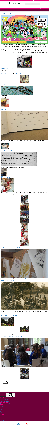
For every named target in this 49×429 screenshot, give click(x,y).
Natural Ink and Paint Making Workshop (5, 399)
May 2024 (1, 409)
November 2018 (2, 410)
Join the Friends (10, 8)
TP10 (40, 427)
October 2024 (1, 408)
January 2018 (1, 413)
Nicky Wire (19, 6)
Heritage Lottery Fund (33, 96)
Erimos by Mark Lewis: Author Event (4, 401)
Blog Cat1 (1, 416)
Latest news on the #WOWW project (9, 280)
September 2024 (2, 408)
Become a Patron (15, 8)
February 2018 (1, 413)
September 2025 (2, 405)
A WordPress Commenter (3, 403)
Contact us (30, 0)
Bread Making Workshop (6, 177)
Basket (40, 0)
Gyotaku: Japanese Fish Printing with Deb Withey (12, 247)
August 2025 (1, 406)
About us (36, 0)
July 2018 (1, 412)
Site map (10, 426)
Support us (33, 0)
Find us (27, 0)
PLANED (17, 73)
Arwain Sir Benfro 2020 (21, 73)
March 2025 (1, 407)
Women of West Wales (13, 6)
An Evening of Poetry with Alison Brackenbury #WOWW (13, 150)
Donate (19, 8)
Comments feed (2, 420)
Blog (38, 0)
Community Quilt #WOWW (10, 403)
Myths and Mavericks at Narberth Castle (10, 315)
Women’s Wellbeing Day (6, 84)
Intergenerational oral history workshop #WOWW (12, 336)
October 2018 (1, 411)
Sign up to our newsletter (24, 8)
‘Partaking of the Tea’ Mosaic (7, 68)
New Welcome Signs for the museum (9, 13)
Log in (1, 419)
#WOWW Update (4, 109)
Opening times (24, 0)
